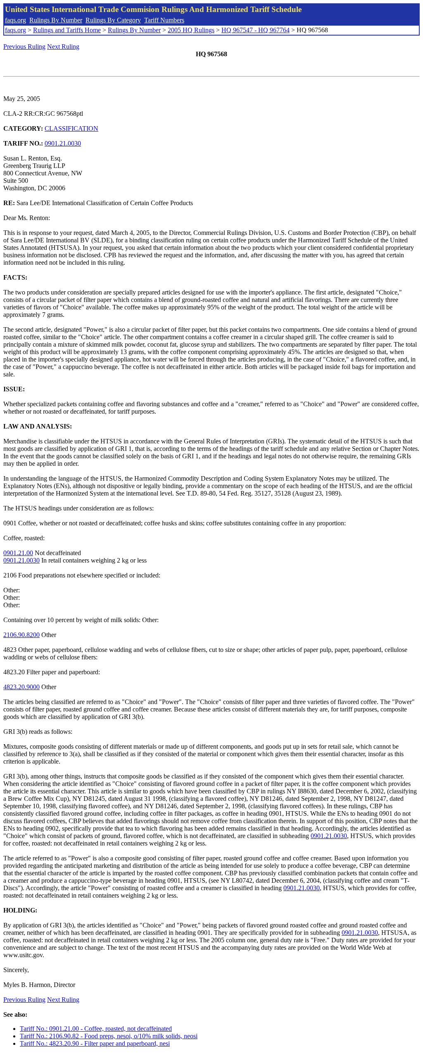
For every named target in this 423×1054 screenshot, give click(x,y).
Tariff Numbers (164, 20)
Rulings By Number (55, 20)
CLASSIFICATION (71, 128)
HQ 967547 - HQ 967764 (255, 30)
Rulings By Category (113, 20)
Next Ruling (63, 46)
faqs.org (15, 20)
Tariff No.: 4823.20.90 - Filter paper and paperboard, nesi (95, 1043)
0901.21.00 (18, 552)
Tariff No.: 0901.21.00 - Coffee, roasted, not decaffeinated (96, 1028)
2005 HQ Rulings (191, 30)
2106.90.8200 (21, 634)
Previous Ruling (24, 46)
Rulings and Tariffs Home (67, 30)
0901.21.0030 (63, 143)
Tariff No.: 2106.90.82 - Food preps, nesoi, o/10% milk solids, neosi (108, 1036)
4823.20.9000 (21, 686)
